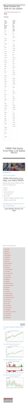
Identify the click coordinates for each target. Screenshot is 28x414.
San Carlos (8, 301)
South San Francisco (10, 311)
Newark (7, 287)
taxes (14, 40)
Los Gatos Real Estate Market (11, 396)
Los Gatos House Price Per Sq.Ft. (12, 344)
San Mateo (8, 305)
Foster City (7, 265)
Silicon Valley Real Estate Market (12, 413)
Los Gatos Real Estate (9, 390)
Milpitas (7, 281)
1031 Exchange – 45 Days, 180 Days (14, 26)
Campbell (7, 257)
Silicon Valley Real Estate (14, 407)
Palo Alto (7, 291)
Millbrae (7, 279)
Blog (5, 14)
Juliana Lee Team (8, 398)
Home (6, 17)
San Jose (7, 303)
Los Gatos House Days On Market (12, 375)
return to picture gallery (9, 175)
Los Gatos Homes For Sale (10, 393)
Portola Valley (8, 293)
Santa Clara (8, 307)
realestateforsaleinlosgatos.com (12, 12)
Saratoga (7, 309)
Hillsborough (8, 269)
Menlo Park (8, 277)
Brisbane (7, 253)
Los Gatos (7, 275)
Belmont (7, 251)
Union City (8, 315)
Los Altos (7, 271)
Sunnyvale (8, 313)
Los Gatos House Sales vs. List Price (13, 359)
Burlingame (8, 255)
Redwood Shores (9, 297)
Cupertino (7, 259)
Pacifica (7, 289)
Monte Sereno (9, 283)
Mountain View (9, 285)
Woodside (8, 317)
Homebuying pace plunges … (5, 25)
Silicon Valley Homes (15, 410)
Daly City (7, 261)
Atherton (7, 249)
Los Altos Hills (9, 273)
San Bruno (8, 299)
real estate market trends (5, 43)
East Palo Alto (8, 263)
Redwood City (9, 295)
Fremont (7, 267)
